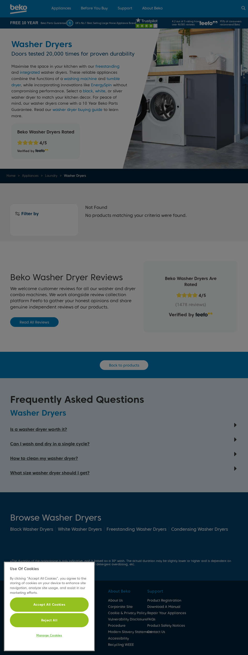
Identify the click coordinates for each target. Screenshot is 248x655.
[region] (49, 606)
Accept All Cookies (49, 604)
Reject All (49, 620)
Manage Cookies (49, 635)
